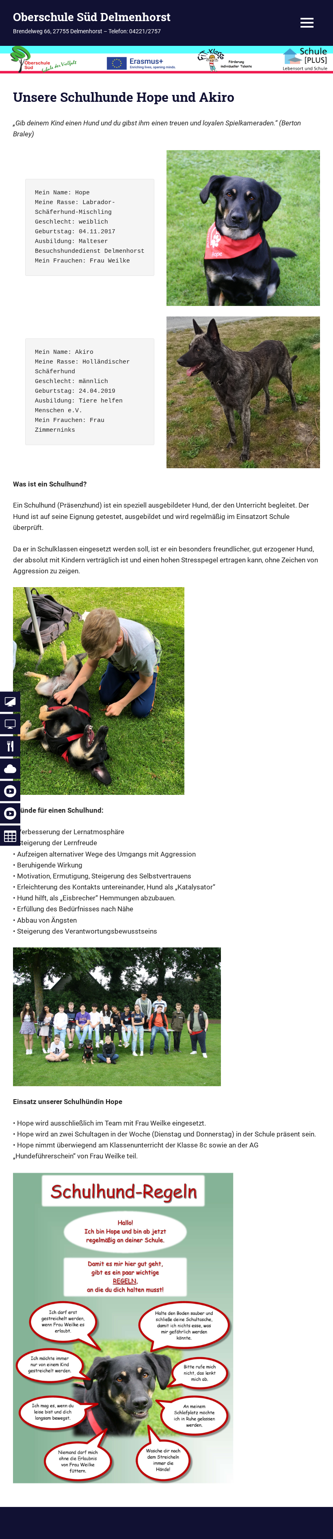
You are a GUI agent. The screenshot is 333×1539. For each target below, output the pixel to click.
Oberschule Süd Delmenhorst (92, 16)
